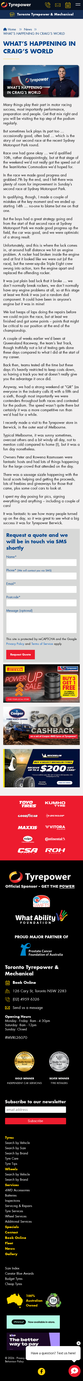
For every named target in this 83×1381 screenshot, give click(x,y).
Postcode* (13, 597)
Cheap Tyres (13, 1284)
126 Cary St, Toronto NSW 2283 (39, 991)
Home (11, 29)
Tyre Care (11, 1158)
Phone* (29, 570)
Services (12, 1185)
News (10, 1248)
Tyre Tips (11, 1164)
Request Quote (20, 654)
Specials (12, 1227)
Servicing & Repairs (18, 1206)
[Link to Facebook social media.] (41, 1371)
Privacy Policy (15, 644)
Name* (11, 557)
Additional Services (18, 1221)
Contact (11, 1232)
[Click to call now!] (48, 5)
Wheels (11, 1169)
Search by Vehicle (17, 1143)
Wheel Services (15, 1216)
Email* (11, 584)
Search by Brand (16, 1153)
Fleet (9, 1243)
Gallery (11, 1254)
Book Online (15, 1237)
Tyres (9, 1137)
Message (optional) (19, 611)
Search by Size (15, 1148)
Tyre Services (14, 1211)
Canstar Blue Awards (19, 1273)
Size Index (12, 1268)
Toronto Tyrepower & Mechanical (45, 14)
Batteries (11, 1195)
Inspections (12, 1201)
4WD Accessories (17, 1190)
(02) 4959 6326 (26, 999)
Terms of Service (42, 644)
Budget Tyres (13, 1279)
